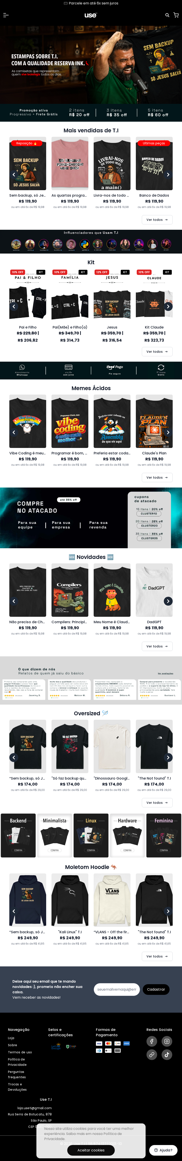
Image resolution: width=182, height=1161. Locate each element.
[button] (6, 15)
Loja (11, 1038)
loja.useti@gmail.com (35, 1108)
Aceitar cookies (91, 1150)
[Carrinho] (176, 15)
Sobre (12, 1045)
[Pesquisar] (168, 15)
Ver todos (154, 220)
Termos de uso (20, 1052)
